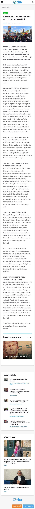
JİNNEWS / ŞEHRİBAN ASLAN (16, 404)
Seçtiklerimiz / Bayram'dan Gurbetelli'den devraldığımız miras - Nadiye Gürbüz (20, 422)
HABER (3, 7)
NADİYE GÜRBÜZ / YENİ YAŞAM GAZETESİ (18, 426)
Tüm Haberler (28, 506)
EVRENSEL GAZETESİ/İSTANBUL (17, 416)
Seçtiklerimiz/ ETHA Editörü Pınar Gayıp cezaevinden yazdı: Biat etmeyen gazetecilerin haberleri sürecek (19, 411)
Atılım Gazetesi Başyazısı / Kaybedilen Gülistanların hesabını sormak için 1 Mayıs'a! (19, 391)
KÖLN (5, 465)
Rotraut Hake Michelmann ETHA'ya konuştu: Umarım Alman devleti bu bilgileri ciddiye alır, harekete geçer (17, 461)
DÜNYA (8, 7)
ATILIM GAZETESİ (13, 395)
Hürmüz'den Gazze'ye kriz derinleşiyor (18, 356)
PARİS (5, 491)
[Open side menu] (2, 2)
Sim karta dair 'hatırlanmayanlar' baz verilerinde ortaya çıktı (19, 401)
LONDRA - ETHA (6, 23)
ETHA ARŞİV (18, 506)
